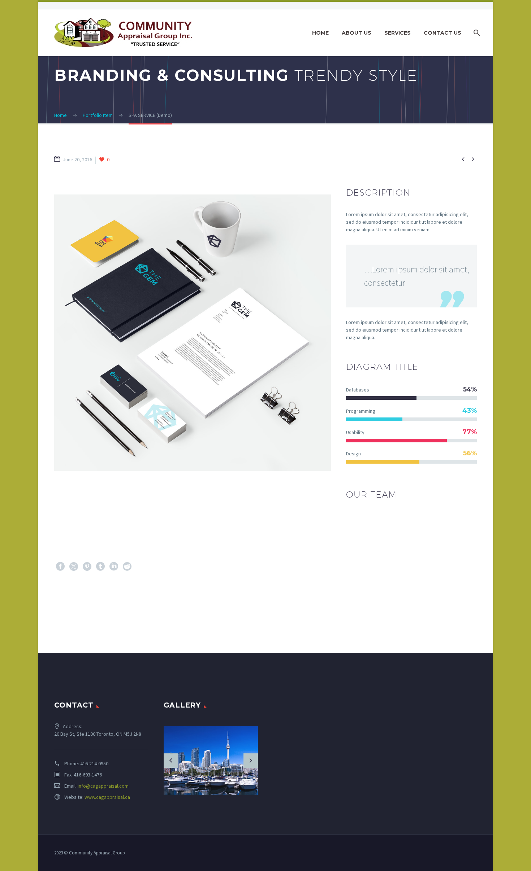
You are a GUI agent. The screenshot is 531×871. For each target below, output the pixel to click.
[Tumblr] (100, 566)
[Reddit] (127, 566)
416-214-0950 (94, 763)
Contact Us (442, 33)
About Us (356, 33)
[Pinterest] (87, 566)
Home (320, 33)
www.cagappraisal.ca (107, 797)
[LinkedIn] (113, 566)
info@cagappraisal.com (103, 786)
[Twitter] (73, 566)
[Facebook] (60, 566)
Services (397, 33)
